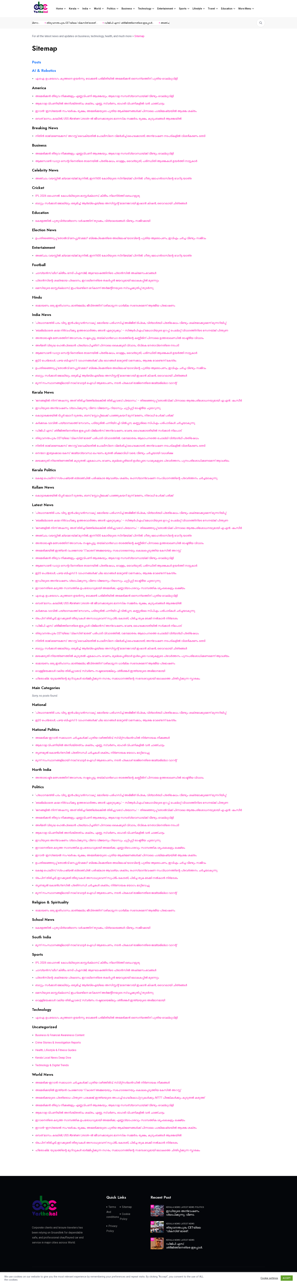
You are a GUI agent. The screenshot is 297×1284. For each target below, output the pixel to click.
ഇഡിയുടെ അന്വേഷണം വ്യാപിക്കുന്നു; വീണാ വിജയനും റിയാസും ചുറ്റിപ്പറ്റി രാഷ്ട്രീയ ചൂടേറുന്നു (98, 408)
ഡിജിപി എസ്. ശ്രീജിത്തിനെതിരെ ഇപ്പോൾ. (184, 1245)
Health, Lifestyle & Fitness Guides (55, 1050)
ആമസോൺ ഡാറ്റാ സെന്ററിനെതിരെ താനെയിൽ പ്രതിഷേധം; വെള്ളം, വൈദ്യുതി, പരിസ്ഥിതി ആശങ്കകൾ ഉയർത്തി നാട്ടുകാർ (116, 161)
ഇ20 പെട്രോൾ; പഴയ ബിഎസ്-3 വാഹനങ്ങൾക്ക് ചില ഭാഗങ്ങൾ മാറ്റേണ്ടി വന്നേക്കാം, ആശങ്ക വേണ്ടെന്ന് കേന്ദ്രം (105, 360)
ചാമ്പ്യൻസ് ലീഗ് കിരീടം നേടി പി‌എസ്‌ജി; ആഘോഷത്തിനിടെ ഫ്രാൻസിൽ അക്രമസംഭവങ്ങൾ (95, 273)
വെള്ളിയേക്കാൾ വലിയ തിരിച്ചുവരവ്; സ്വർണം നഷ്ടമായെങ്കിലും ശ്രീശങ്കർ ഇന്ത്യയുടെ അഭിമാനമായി (100, 671)
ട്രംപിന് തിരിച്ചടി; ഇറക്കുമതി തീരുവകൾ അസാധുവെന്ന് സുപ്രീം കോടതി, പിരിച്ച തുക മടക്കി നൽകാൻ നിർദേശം (106, 618)
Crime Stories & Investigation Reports (58, 1042)
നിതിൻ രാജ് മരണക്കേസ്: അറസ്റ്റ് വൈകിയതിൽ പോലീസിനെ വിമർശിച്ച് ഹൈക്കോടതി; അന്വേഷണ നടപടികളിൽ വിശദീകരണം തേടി (120, 136)
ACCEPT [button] (287, 1278)
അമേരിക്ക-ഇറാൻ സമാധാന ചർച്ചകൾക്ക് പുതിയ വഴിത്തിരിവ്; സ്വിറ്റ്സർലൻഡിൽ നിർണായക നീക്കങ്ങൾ (102, 737)
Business (127, 8)
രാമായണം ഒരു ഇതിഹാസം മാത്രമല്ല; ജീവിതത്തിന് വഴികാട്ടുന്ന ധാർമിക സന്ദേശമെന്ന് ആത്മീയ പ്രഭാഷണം (105, 305)
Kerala (72, 8)
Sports (182, 8)
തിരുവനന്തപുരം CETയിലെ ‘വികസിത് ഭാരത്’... (58, 22)
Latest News (187, 1207)
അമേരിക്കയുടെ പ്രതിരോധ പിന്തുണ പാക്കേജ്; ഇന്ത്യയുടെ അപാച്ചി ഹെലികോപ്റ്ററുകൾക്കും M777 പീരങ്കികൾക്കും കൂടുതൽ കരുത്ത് (120, 1097)
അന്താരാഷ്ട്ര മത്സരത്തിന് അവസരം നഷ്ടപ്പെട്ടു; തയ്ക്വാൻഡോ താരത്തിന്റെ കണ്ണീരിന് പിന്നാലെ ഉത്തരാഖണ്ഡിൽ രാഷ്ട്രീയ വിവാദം (119, 338)
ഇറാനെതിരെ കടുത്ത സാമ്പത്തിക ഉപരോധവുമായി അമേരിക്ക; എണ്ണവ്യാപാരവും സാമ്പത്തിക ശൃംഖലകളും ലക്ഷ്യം (110, 588)
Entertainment (165, 8)
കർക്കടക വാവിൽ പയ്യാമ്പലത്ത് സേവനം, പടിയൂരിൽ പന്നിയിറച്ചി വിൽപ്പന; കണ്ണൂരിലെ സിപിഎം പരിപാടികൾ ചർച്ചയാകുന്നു (115, 423)
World (97, 8)
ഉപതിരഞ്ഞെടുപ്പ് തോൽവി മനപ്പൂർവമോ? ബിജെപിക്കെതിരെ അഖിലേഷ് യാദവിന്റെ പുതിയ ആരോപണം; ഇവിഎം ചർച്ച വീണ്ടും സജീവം (120, 238)
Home (59, 8)
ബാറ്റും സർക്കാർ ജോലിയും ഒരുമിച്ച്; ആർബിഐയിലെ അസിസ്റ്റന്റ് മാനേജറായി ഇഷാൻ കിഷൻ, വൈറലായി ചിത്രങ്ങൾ (111, 203)
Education (226, 8)
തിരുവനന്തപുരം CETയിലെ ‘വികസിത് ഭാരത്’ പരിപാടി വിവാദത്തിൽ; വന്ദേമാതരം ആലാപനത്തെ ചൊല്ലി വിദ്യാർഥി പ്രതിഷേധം (117, 438)
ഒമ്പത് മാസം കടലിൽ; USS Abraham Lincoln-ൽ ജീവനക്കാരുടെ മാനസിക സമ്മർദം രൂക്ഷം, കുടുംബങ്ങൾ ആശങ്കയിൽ (108, 118)
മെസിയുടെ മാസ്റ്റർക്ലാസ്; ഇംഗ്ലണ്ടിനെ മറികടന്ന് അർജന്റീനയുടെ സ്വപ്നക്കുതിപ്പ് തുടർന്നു (94, 288)
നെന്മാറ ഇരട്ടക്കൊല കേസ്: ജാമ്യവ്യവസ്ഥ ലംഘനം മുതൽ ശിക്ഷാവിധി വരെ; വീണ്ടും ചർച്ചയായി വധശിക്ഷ (104, 453)
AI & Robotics (44, 70)
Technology (144, 8)
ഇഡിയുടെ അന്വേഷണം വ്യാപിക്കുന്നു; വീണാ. (182, 1213)
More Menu (244, 8)
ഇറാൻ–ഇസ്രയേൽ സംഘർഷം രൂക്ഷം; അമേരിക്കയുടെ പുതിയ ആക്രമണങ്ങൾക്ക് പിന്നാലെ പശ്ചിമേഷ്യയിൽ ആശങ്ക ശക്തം (116, 111)
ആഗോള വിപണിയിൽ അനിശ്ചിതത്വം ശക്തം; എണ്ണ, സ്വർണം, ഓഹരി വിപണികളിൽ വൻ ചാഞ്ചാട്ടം (99, 103)
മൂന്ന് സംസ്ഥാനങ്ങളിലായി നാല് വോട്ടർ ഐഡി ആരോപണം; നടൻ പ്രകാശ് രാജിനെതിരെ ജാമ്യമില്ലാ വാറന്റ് (106, 383)
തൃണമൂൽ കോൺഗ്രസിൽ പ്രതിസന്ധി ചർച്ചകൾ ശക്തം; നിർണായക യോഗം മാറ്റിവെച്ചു (92, 752)
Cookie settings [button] (269, 1278)
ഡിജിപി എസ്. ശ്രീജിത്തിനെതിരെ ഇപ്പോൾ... (115, 22)
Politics (111, 8)
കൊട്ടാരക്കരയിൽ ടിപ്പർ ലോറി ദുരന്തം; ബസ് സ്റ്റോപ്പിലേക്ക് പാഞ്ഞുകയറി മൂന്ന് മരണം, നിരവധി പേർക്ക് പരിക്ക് (104, 415)
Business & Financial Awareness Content (59, 1035)
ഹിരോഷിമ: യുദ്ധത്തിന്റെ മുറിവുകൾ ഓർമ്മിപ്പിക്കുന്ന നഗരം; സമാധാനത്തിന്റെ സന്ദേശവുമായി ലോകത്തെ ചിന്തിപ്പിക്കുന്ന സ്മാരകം (117, 678)
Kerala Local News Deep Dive (53, 1057)
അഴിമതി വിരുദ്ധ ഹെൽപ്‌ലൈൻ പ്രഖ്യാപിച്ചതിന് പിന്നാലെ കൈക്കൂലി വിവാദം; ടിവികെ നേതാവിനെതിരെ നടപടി (107, 345)
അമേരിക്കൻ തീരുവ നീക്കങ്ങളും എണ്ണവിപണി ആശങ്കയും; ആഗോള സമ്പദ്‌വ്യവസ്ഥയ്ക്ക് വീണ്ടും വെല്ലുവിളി (104, 96)
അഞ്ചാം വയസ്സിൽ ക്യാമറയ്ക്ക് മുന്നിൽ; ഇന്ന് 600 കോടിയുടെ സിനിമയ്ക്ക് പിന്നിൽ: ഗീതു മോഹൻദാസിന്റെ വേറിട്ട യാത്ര (113, 178)
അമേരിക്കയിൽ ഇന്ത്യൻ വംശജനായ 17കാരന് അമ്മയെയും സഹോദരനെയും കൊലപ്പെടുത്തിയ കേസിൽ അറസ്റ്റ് (108, 550)
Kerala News (173, 1207)
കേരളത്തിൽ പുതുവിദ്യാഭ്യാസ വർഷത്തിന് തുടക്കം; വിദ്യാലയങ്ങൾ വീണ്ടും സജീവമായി (92, 220)
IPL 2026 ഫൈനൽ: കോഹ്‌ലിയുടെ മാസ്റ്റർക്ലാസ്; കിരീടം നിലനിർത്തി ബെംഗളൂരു (87, 195)
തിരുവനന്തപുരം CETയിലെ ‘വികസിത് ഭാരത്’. (183, 1229)
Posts (36, 62)
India (85, 8)
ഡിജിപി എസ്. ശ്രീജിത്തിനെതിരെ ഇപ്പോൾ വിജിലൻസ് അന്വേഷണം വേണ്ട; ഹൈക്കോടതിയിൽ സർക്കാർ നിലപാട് (108, 430)
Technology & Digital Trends (52, 1065)
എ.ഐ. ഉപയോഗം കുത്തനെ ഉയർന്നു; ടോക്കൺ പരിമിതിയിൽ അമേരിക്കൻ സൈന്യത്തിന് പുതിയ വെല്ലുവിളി (106, 78)
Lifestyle (197, 8)
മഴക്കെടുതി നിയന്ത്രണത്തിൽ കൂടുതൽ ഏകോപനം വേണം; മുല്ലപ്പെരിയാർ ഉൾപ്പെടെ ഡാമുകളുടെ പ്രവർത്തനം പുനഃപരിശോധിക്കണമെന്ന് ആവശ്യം (132, 460)
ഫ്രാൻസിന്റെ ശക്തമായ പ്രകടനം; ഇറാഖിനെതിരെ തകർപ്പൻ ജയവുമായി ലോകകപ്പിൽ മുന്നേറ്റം (97, 280)
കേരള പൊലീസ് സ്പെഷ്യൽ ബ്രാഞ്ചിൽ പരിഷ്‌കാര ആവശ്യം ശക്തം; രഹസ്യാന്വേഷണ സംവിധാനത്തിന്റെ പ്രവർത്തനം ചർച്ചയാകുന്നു (126, 478)
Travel (211, 8)
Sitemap (127, 1207)
